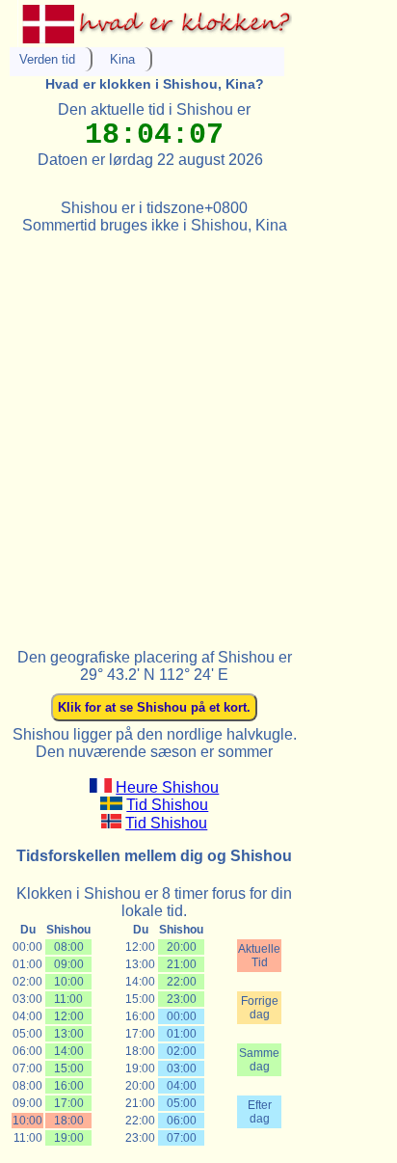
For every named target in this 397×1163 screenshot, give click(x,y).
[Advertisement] (198, 433)
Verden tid (47, 59)
